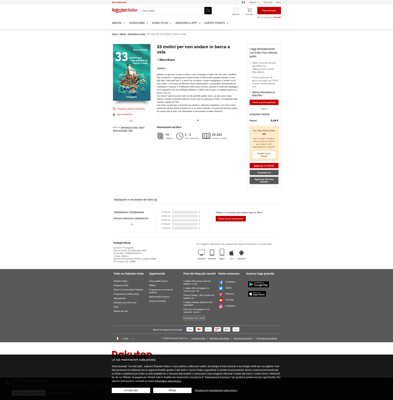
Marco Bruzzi (167, 59)
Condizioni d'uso (198, 338)
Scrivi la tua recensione (230, 218)
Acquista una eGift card (125, 302)
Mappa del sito (121, 311)
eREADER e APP (186, 22)
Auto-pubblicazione (158, 281)
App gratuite (119, 298)
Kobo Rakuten (124, 10)
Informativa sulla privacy (219, 338)
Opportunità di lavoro (159, 296)
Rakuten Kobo (120, 281)
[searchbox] (176, 10)
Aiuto (278, 2)
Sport (141, 127)
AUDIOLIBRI (137, 22)
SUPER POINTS (215, 22)
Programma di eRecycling (126, 294)
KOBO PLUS (160, 22)
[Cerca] (208, 10)
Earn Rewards (119, 2)
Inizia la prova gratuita (264, 102)
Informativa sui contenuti (267, 338)
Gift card (268, 2)
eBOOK (117, 22)
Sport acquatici (120, 130)
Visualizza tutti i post (194, 318)
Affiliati (152, 285)
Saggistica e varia (129, 127)
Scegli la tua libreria (264, 154)
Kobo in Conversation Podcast (128, 289)
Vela (130, 130)
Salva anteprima (124, 114)
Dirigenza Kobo (121, 285)
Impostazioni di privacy (243, 338)
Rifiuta (172, 390)
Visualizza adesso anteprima (131, 108)
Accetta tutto (131, 390)
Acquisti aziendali (157, 301)
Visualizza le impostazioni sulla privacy (216, 390)
